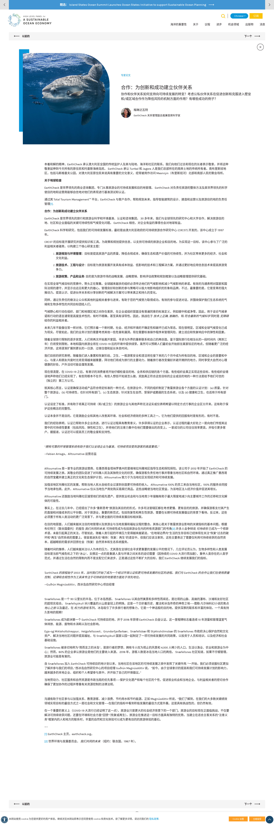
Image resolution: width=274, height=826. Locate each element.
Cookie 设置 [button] (238, 819)
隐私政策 (154, 819)
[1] (51, 204)
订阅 (256, 15)
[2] (173, 528)
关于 (195, 24)
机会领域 (233, 24)
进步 (219, 24)
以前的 (25, 36)
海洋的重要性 (178, 24)
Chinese (238, 15)
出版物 (249, 24)
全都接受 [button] (257, 819)
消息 (262, 24)
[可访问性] (4, 819)
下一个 (248, 36)
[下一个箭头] (269, 5)
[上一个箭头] (4, 5)
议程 (207, 24)
